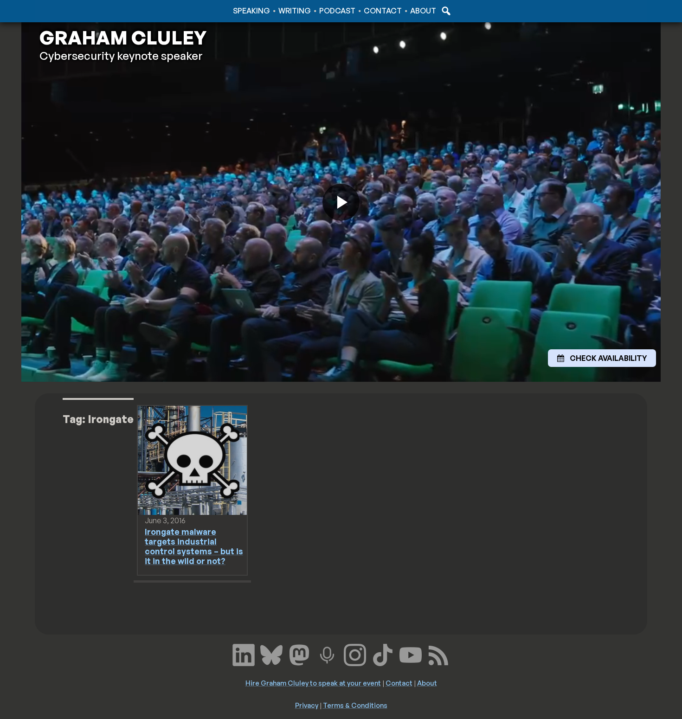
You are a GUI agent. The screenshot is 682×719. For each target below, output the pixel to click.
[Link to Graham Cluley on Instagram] (355, 653)
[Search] (445, 10)
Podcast (337, 10)
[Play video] (341, 202)
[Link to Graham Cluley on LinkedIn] (243, 653)
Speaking (251, 10)
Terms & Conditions (355, 705)
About (423, 10)
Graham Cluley (76, 10)
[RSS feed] (438, 653)
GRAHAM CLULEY (122, 37)
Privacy (306, 705)
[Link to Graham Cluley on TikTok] (383, 653)
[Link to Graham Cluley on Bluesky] (271, 653)
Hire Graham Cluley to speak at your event (313, 683)
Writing (294, 10)
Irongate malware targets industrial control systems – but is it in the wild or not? (194, 546)
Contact (383, 10)
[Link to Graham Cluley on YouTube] (410, 653)
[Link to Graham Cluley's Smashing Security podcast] (327, 653)
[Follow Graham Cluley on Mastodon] (299, 653)
